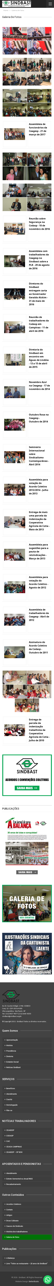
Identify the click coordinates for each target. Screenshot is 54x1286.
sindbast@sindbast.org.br (12, 1016)
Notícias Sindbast (13, 1067)
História (9, 1045)
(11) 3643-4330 (25, 1014)
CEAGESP (10, 1130)
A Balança (10, 1258)
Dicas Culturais (12, 1221)
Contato (9, 1210)
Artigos (9, 1215)
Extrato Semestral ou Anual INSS (19, 1179)
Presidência (11, 1051)
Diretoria (9, 1056)
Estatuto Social (12, 1062)
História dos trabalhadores (17, 1232)
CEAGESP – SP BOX (14, 1152)
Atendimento (11, 1094)
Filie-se (9, 1110)
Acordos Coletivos (13, 1204)
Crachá (9, 1099)
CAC (8, 1141)
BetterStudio (34, 1282)
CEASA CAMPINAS (14, 1147)
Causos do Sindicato (14, 1226)
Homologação (12, 1105)
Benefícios (10, 1089)
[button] (47, 1279)
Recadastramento (13, 1184)
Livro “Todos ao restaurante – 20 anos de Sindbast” (27, 1264)
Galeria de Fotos (12, 1237)
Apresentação (12, 1040)
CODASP (10, 1136)
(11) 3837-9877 (12, 1014)
